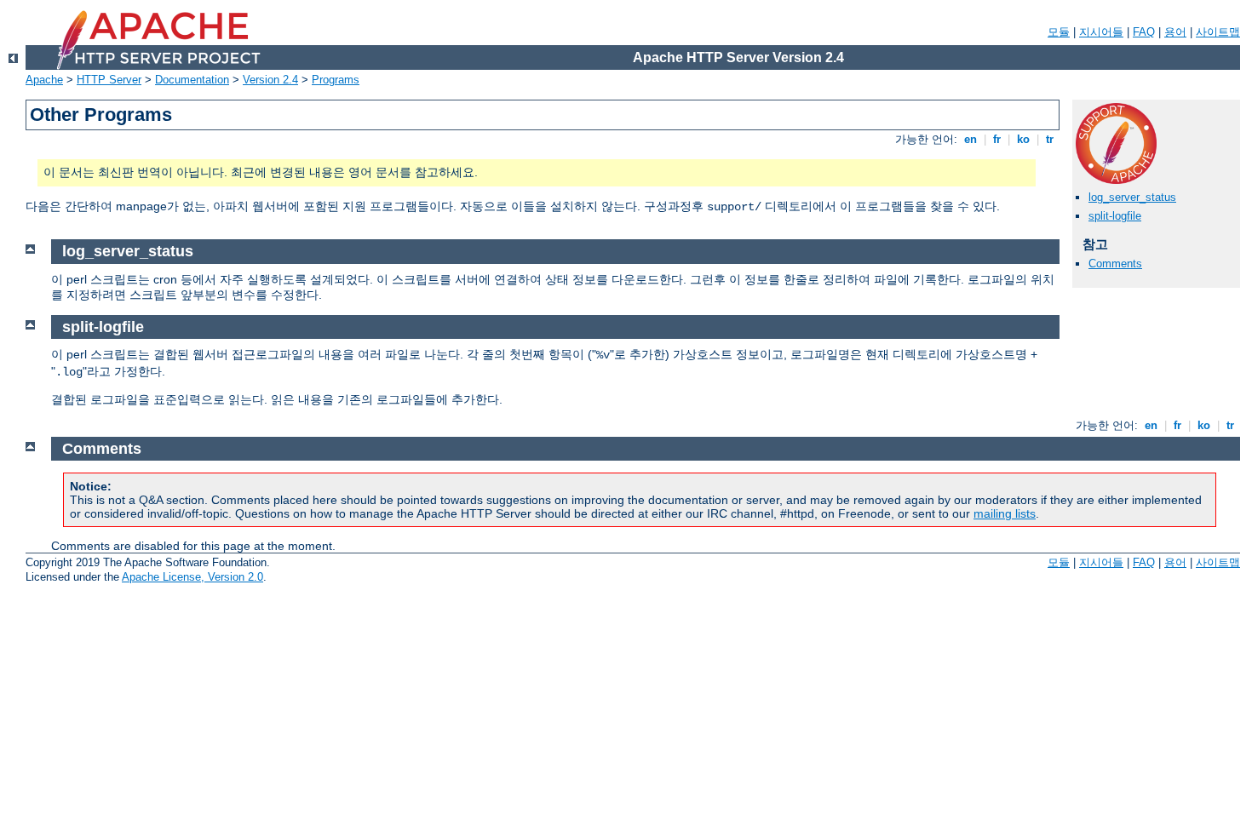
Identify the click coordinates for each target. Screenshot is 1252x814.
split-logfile (1114, 215)
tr (1049, 139)
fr (997, 139)
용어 (1175, 32)
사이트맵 (1218, 32)
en (970, 139)
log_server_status (1132, 197)
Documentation (192, 79)
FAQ (1144, 32)
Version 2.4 (270, 79)
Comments (1115, 263)
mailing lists (1004, 513)
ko (1023, 139)
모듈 (1059, 32)
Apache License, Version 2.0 (192, 576)
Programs (335, 79)
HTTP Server (109, 79)
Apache (44, 79)
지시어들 (1101, 32)
